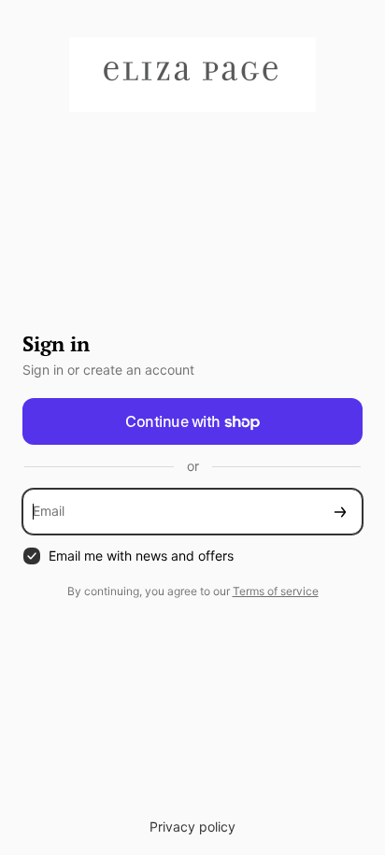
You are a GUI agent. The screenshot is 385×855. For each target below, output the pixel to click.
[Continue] (340, 511)
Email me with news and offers (141, 555)
